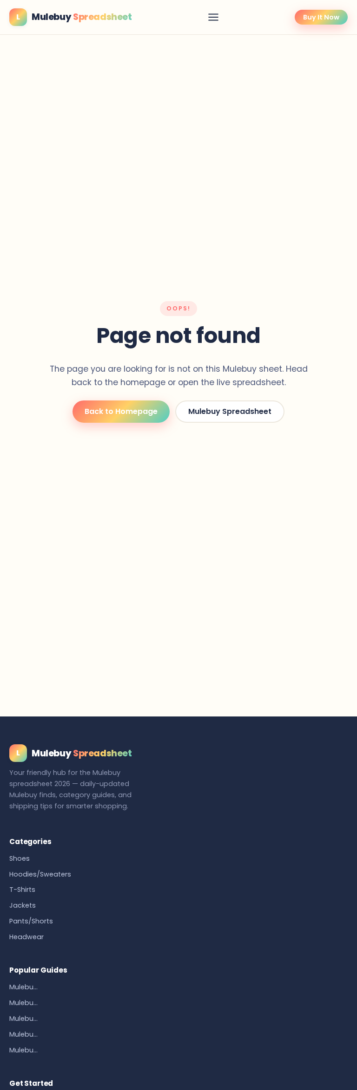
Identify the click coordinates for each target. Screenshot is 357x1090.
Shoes (19, 858)
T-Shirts (22, 889)
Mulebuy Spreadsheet (229, 411)
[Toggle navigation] (213, 17)
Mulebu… (23, 987)
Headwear (26, 937)
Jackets (22, 905)
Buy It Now (321, 17)
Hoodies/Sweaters (40, 874)
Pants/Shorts (31, 921)
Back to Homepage (121, 411)
